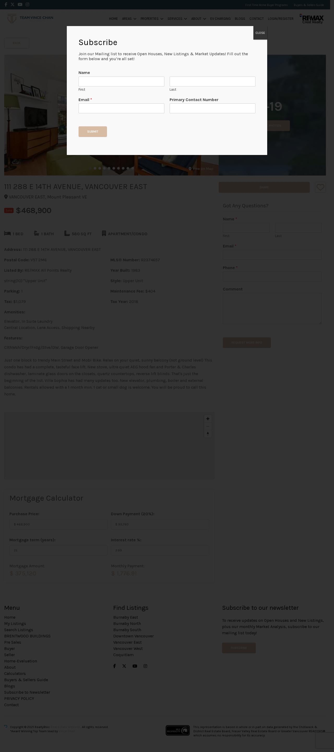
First (82, 89)
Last (173, 89)
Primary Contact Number (194, 99)
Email (85, 99)
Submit (92, 131)
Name (84, 72)
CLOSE (260, 33)
